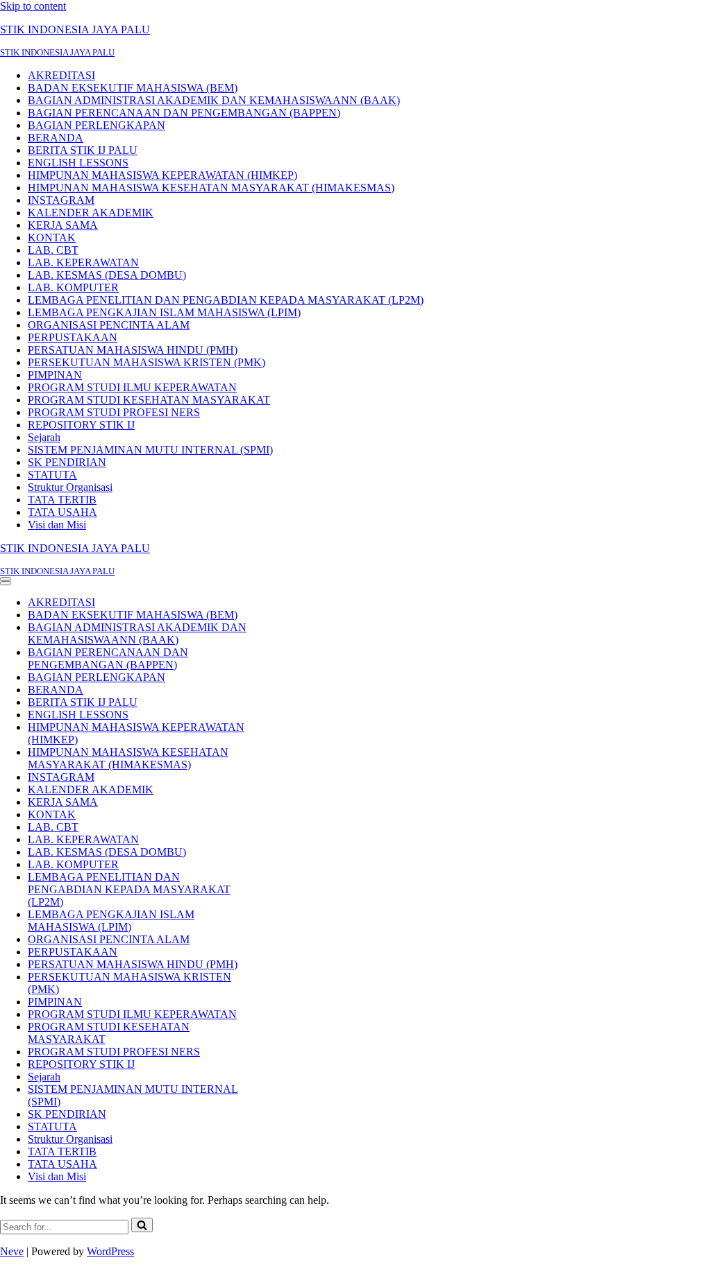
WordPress (110, 1251)
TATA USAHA (62, 512)
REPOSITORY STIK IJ (81, 425)
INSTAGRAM (61, 200)
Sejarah (44, 437)
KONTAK (52, 237)
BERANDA (55, 138)
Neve (12, 1251)
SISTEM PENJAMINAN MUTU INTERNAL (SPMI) (150, 450)
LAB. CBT (53, 250)
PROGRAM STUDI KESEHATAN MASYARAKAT (149, 400)
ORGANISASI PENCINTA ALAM (109, 325)
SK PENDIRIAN (67, 462)
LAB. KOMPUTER (73, 287)
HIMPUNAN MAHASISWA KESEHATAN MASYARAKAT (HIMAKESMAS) (211, 187)
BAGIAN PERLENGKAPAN (96, 125)
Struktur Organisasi (70, 487)
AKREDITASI (61, 75)
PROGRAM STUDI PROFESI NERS (114, 412)
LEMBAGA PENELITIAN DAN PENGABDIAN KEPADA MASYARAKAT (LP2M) (226, 300)
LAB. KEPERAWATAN (83, 262)
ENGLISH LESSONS (78, 163)
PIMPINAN (55, 375)
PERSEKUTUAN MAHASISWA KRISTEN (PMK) (146, 362)
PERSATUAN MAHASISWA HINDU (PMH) (132, 350)
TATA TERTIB (62, 500)
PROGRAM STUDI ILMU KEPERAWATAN (132, 387)
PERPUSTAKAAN (72, 337)
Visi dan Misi (57, 524)
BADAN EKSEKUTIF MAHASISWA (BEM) (132, 88)
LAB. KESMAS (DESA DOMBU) (107, 275)
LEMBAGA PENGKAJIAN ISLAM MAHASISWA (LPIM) (164, 312)
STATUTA (52, 475)
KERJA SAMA (63, 225)
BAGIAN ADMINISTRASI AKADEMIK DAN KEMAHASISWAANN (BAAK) (214, 100)
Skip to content (33, 6)
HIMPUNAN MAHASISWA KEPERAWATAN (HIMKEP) (162, 175)
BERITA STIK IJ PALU (82, 150)
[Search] (142, 1225)
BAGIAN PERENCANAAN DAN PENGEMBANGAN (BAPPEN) (184, 113)
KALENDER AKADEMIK (90, 212)
